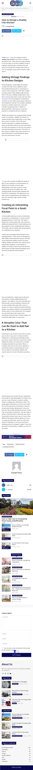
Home (3, 8)
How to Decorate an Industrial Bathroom (21, 570)
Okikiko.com (5, 57)
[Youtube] (10, 673)
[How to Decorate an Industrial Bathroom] (6, 570)
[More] (24, 31)
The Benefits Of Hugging (19, 682)
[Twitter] (8, 673)
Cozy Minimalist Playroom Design (19, 579)
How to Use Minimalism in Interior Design (19, 598)
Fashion (14, 703)
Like (30, 485)
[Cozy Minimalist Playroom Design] (6, 579)
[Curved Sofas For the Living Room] (6, 545)
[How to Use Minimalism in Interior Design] (6, 598)
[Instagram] (5, 673)
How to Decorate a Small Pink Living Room (21, 561)
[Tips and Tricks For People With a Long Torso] (6, 702)
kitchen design (6, 97)
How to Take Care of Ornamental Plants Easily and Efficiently (14, 520)
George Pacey (10, 26)
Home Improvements (9, 8)
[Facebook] (3, 673)
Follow (29, 489)
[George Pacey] (3, 26)
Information (15, 683)
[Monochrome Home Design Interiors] (6, 693)
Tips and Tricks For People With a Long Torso (21, 700)
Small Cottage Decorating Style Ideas (21, 534)
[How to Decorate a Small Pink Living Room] (6, 561)
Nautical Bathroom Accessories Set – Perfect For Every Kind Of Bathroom (21, 589)
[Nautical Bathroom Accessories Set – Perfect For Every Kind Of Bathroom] (6, 588)
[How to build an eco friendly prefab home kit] (6, 527)
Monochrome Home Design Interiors (20, 691)
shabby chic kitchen (20, 444)
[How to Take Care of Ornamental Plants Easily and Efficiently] (16, 506)
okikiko (4, 523)
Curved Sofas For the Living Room (20, 543)
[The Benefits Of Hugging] (6, 684)
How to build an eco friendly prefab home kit (20, 525)
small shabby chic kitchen (8, 446)
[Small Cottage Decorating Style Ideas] (6, 536)
